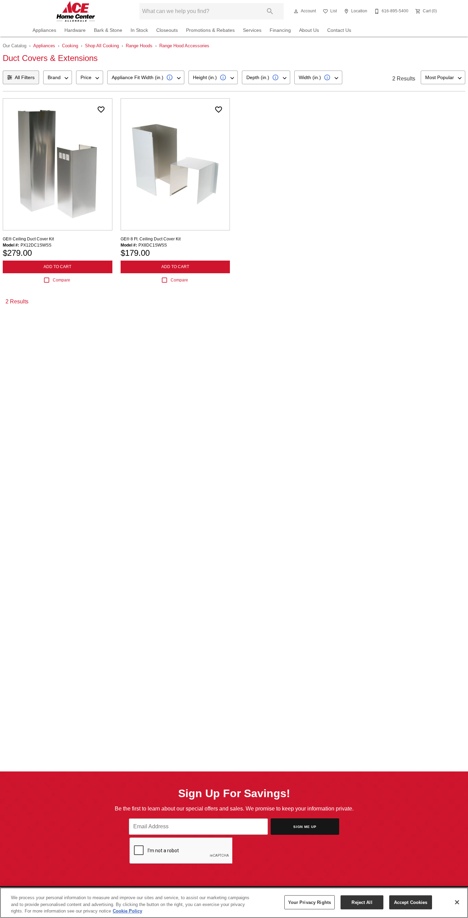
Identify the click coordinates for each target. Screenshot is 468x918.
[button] (296, 11)
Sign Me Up (305, 827)
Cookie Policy (127, 911)
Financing (280, 30)
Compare (61, 280)
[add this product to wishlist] (101, 109)
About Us (309, 30)
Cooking (70, 45)
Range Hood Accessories (184, 45)
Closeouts (167, 30)
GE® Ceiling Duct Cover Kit (28, 239)
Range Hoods (139, 45)
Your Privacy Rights (309, 902)
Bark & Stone (108, 30)
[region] (234, 903)
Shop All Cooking (102, 45)
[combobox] (57, 77)
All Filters (25, 77)
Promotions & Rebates (210, 30)
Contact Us (339, 30)
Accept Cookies (411, 902)
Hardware (75, 30)
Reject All (362, 902)
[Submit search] (270, 11)
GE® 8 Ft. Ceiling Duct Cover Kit (151, 239)
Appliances (44, 30)
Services (252, 30)
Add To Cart (57, 266)
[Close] (457, 902)
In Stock (139, 30)
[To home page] (76, 11)
